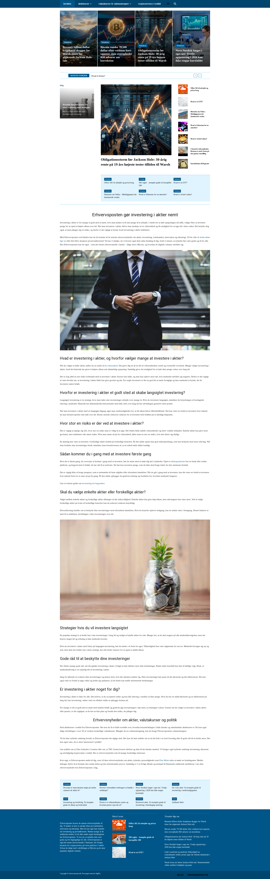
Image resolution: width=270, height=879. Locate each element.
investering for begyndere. (93, 483)
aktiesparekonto (178, 461)
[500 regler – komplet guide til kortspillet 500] (119, 838)
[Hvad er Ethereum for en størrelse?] (183, 126)
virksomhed (112, 366)
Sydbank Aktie (178, 802)
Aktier (174, 799)
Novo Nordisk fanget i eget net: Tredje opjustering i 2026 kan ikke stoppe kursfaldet (151, 790)
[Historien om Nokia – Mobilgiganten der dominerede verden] (183, 114)
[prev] (195, 75)
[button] (175, 4)
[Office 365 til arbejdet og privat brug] (183, 89)
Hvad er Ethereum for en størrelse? (153, 194)
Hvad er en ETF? (197, 102)
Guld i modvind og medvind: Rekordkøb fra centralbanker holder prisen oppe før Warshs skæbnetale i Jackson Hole (187, 855)
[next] (200, 75)
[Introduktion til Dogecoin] (183, 164)
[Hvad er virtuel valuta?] (183, 139)
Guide (65, 799)
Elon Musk (164, 760)
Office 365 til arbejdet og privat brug (119, 183)
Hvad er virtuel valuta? (199, 139)
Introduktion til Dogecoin (200, 164)
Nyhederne (67, 42)
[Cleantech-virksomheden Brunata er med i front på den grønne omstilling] (183, 151)
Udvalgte (142, 179)
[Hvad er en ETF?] (183, 101)
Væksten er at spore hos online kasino (108, 76)
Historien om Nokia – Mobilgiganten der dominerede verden (198, 114)
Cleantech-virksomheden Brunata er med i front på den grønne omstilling (200, 151)
